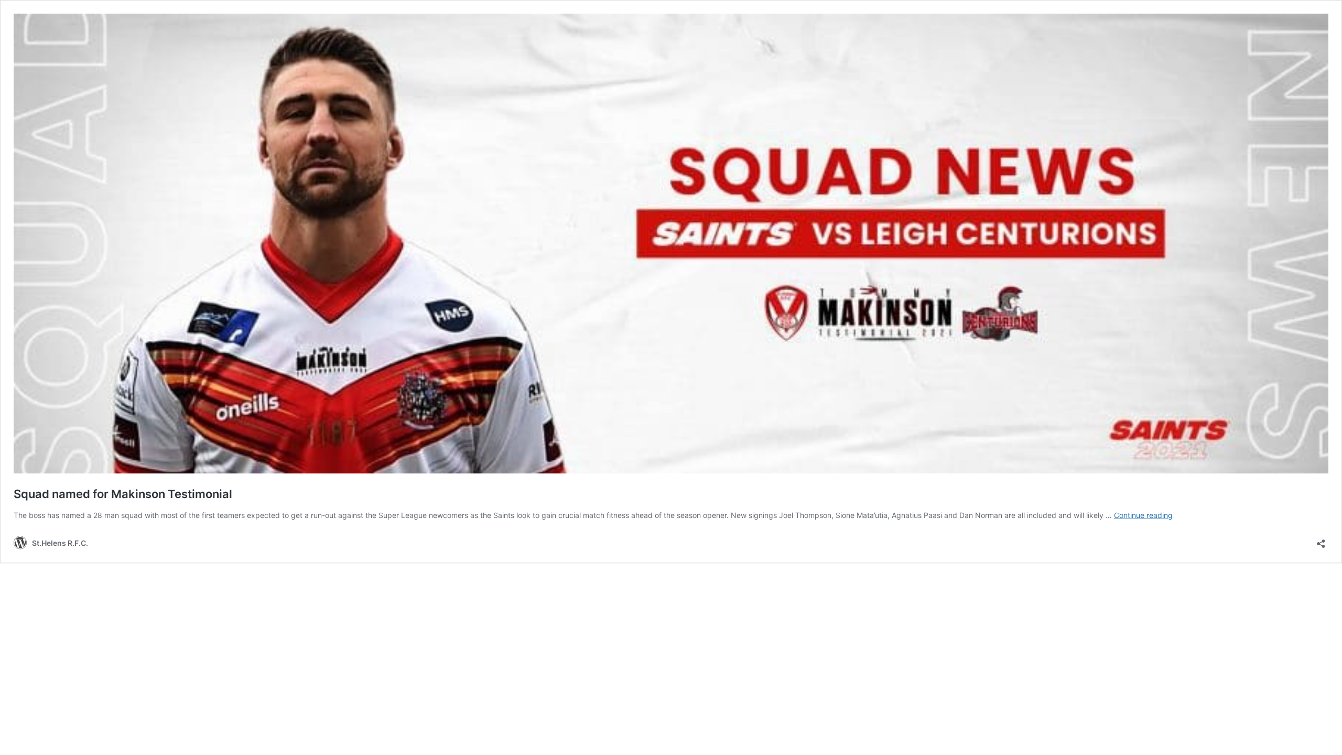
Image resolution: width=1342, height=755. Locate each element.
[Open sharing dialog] (1321, 540)
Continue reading (1143, 515)
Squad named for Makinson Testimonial (123, 494)
